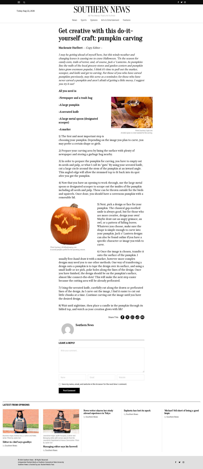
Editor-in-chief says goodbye (17, 442)
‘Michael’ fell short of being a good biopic (181, 412)
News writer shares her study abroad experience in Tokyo (98, 412)
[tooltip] (178, 2)
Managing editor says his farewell (60, 446)
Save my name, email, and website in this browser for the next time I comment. (94, 384)
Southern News (85, 325)
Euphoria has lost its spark (137, 410)
